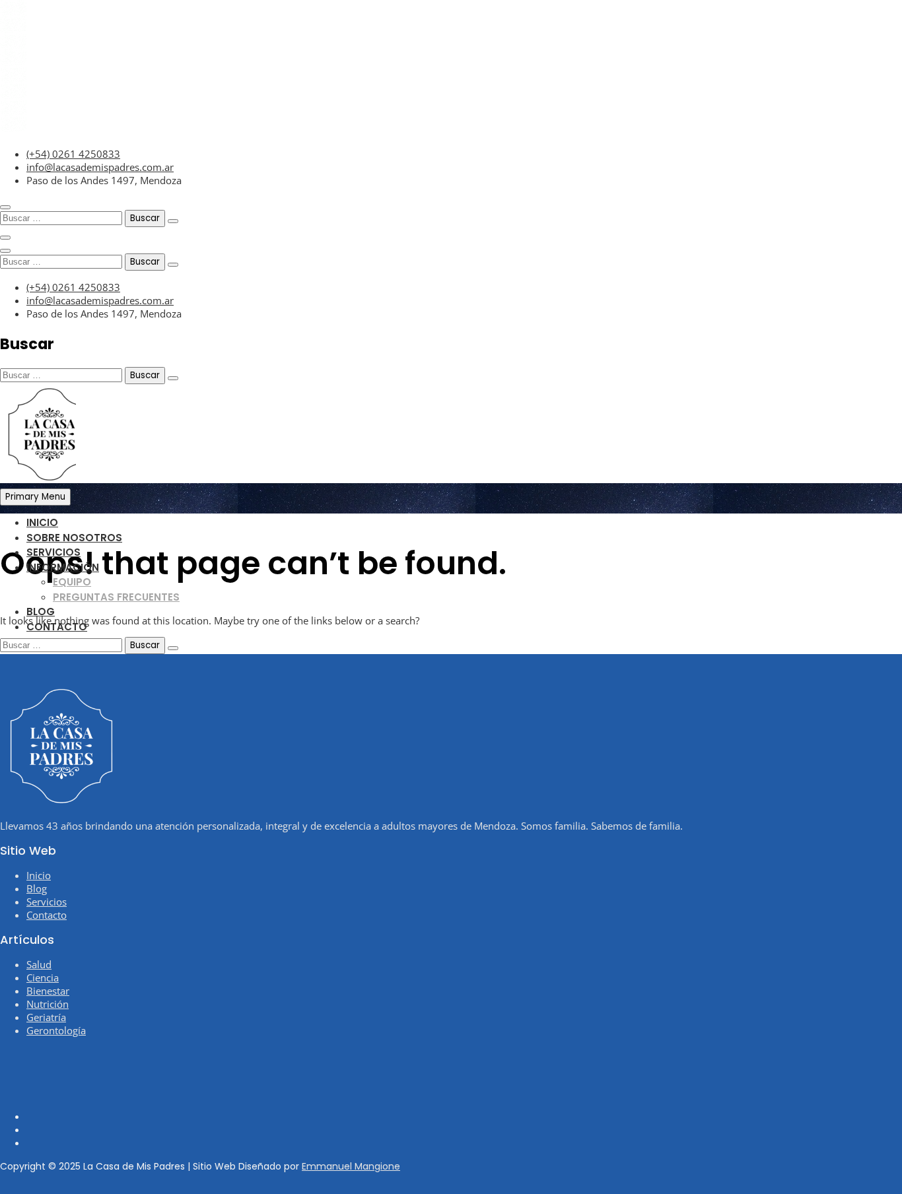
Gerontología (56, 1030)
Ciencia (42, 977)
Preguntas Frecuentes (116, 597)
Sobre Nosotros (74, 538)
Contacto (56, 627)
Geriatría (46, 1017)
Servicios (53, 552)
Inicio (42, 522)
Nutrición (47, 1004)
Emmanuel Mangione (351, 1166)
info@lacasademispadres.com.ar (100, 167)
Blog (40, 611)
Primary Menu (35, 496)
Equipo (72, 582)
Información (62, 567)
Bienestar (47, 990)
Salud (39, 964)
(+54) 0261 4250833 (73, 153)
